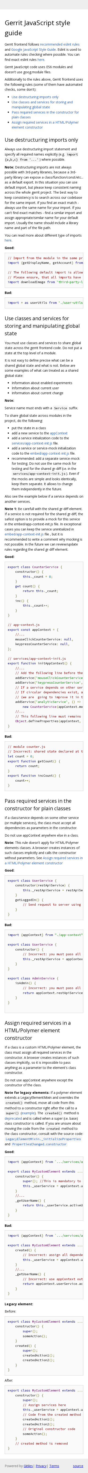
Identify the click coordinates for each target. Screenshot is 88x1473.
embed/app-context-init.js (49, 453)
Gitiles (28, 1466)
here (41, 59)
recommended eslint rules (60, 44)
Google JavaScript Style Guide (33, 49)
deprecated (13, 1118)
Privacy (41, 1466)
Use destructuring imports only (35, 97)
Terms (54, 1466)
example (28, 1113)
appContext (59, 433)
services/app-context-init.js (32, 443)
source (78, 1466)
